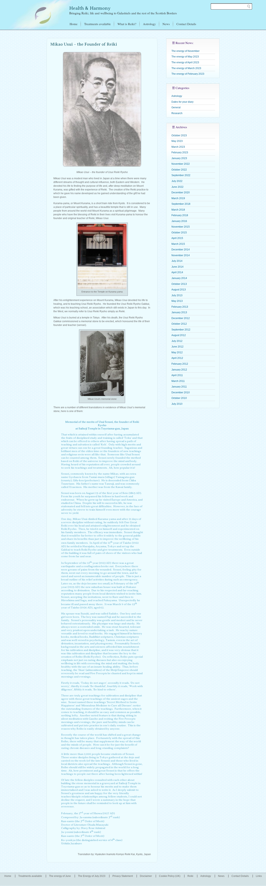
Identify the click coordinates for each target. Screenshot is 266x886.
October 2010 (179, 398)
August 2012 (178, 335)
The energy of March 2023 (186, 68)
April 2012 (177, 358)
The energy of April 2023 (185, 62)
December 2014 (180, 249)
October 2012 (179, 323)
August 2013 (178, 289)
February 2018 (179, 215)
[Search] (248, 6)
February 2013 (179, 306)
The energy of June (60, 876)
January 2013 (179, 312)
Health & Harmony (90, 8)
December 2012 (180, 318)
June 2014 (177, 266)
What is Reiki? (126, 24)
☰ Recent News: (182, 43)
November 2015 (180, 226)
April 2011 (177, 375)
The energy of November (185, 51)
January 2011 (179, 386)
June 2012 (177, 346)
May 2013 (177, 301)
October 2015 (179, 232)
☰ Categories (180, 88)
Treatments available (97, 24)
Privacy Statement (122, 876)
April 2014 (177, 272)
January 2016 (179, 221)
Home (74, 24)
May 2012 (177, 352)
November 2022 (180, 163)
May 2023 (177, 141)
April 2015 (177, 238)
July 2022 (176, 181)
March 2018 (178, 209)
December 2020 (180, 192)
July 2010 (176, 403)
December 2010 (180, 392)
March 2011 (178, 381)
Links (259, 876)
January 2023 (179, 158)
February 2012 (179, 363)
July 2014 (176, 261)
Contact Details (186, 24)
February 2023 (179, 152)
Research (176, 113)
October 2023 (179, 135)
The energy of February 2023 (187, 73)
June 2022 (177, 186)
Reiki (190, 876)
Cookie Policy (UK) (169, 876)
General (176, 107)
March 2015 (178, 244)
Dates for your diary (182, 101)
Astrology (149, 24)
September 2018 (180, 203)
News (166, 24)
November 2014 (180, 255)
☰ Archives (179, 127)
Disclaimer (146, 876)
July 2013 (176, 295)
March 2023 (178, 146)
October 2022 (179, 169)
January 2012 (179, 369)
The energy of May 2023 (185, 56)
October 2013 (179, 284)
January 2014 (179, 278)
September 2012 (180, 329)
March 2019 (178, 198)
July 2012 (176, 341)
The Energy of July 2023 (91, 876)
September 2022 (180, 175)
